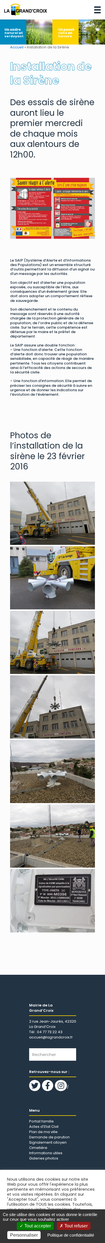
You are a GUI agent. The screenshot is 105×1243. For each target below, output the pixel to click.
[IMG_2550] (52, 707)
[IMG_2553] (52, 771)
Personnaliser (24, 1235)
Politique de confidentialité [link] (70, 1235)
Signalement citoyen (48, 1142)
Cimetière (38, 1147)
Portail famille (41, 1121)
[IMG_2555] (52, 836)
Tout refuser (75, 1226)
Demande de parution (49, 1137)
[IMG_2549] (52, 642)
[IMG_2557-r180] (52, 900)
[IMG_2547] (52, 577)
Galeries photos (43, 1158)
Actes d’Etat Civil (44, 1126)
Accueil (17, 47)
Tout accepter (37, 1226)
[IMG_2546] (52, 513)
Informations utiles (45, 1153)
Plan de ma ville (43, 1131)
